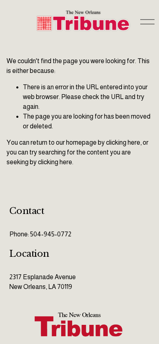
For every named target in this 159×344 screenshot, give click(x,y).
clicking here (123, 142)
